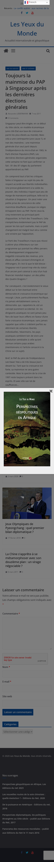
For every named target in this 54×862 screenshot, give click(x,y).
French (32, 2)
